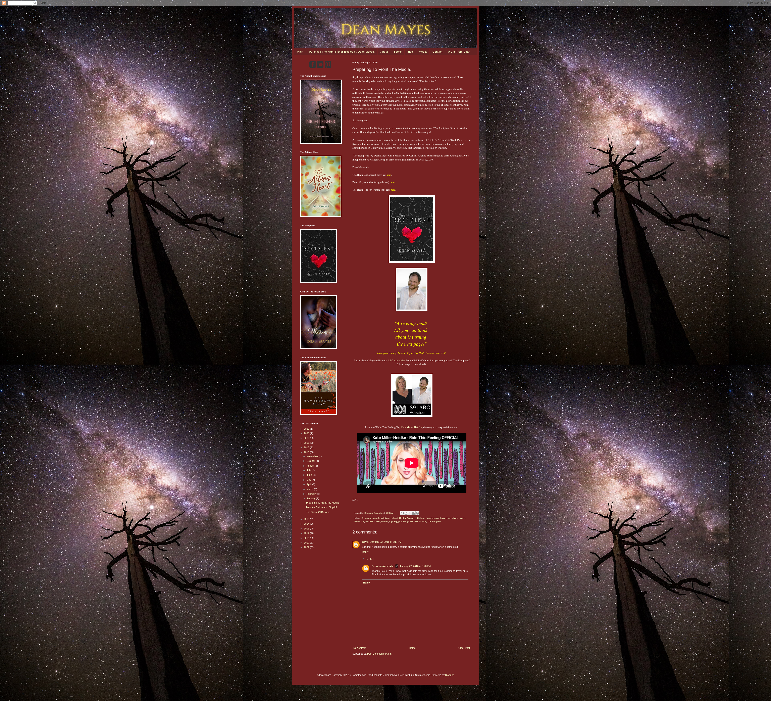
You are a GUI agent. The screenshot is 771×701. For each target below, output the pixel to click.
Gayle (365, 542)
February (312, 494)
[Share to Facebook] (414, 513)
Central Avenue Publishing (411, 518)
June (310, 475)
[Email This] (402, 513)
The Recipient (434, 521)
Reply (365, 552)
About (384, 51)
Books (398, 51)
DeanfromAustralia (383, 566)
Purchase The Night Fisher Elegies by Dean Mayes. (342, 51)
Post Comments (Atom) (379, 653)
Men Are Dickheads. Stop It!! (321, 507)
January (311, 498)
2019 (307, 438)
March (310, 489)
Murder (384, 521)
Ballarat (394, 518)
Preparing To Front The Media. (322, 502)
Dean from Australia (435, 518)
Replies (370, 559)
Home (412, 648)
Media (423, 51)
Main (300, 51)
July (309, 470)
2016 (307, 452)
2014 (307, 523)
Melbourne (359, 521)
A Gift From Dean (459, 51)
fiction (462, 518)
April (309, 484)
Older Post (464, 648)
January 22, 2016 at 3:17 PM (386, 542)
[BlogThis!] (406, 513)
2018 (307, 442)
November (313, 456)
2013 (307, 528)
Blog (410, 51)
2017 (307, 447)
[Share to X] (410, 513)
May (309, 479)
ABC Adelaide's (396, 360)
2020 (307, 433)
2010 (307, 542)
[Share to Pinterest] (417, 513)
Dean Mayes (452, 518)
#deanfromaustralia (371, 518)
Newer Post (359, 648)
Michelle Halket (372, 521)
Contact (437, 51)
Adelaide (385, 518)
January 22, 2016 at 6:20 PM (415, 566)
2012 (307, 533)
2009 (307, 547)
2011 (307, 538)
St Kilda (422, 521)
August (311, 465)
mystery (393, 521)
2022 (307, 428)
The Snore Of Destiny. (318, 512)
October (311, 461)
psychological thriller (408, 521)
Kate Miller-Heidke (411, 427)
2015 (307, 519)
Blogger (449, 675)
